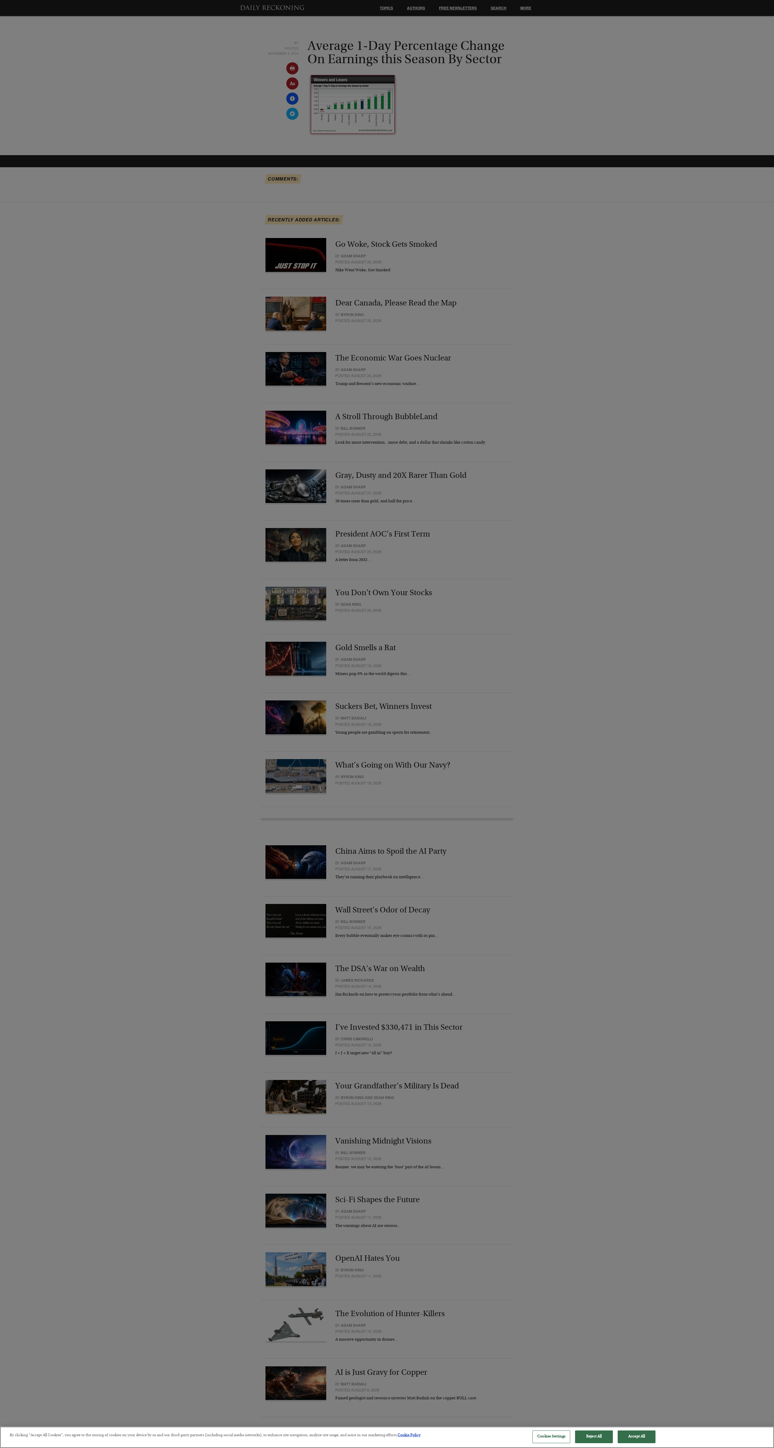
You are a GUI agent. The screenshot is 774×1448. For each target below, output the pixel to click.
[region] (387, 1437)
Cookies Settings (551, 1437)
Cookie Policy (409, 1435)
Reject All (594, 1437)
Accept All (636, 1437)
